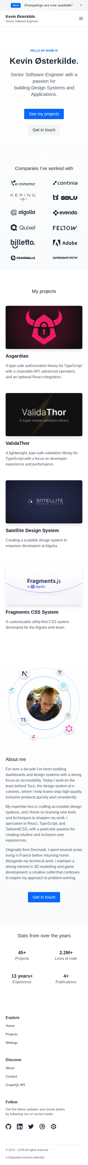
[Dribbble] (42, 1126)
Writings (12, 1042)
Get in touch (44, 130)
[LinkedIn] (19, 1126)
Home (10, 1026)
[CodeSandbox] (53, 1126)
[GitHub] (8, 1126)
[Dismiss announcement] (81, 5)
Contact (11, 1076)
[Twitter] (31, 1126)
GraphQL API (15, 1085)
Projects (12, 1034)
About (10, 1068)
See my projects (44, 114)
